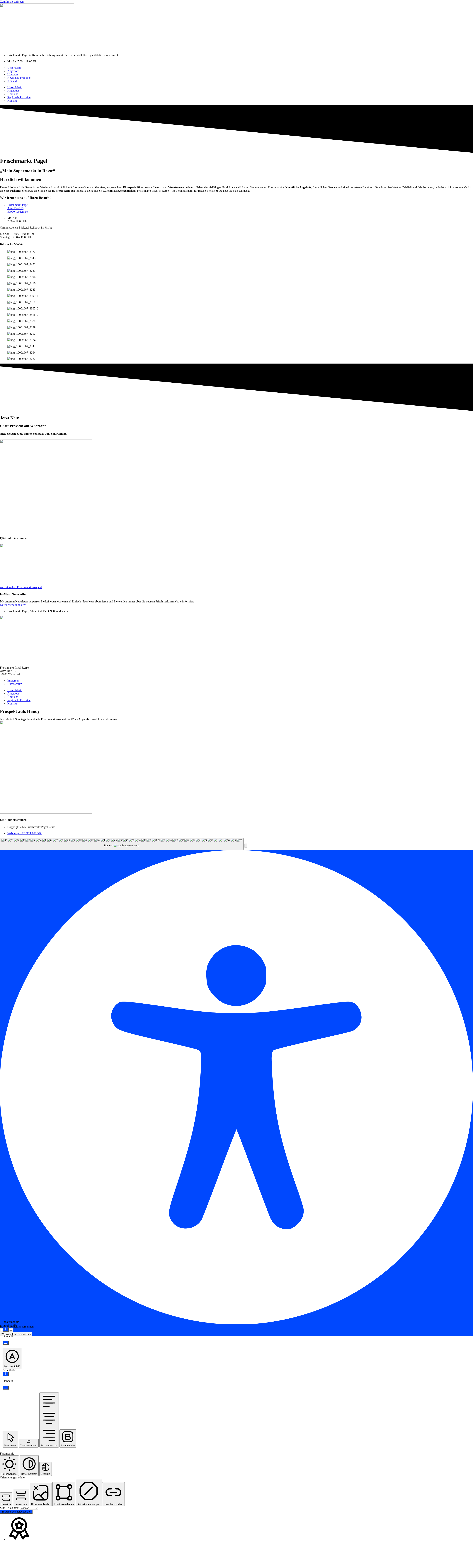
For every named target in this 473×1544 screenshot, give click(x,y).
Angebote (13, 71)
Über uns (12, 74)
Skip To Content (10, 1507)
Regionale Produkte (18, 77)
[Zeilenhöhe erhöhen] (6, 1374)
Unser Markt (14, 67)
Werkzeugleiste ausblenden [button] (16, 1334)
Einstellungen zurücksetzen (16, 1511)
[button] (245, 845)
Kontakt (12, 81)
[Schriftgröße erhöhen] (6, 1329)
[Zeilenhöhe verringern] (6, 1388)
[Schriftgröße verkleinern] (6, 1343)
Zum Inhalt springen (12, 1)
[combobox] (122, 844)
